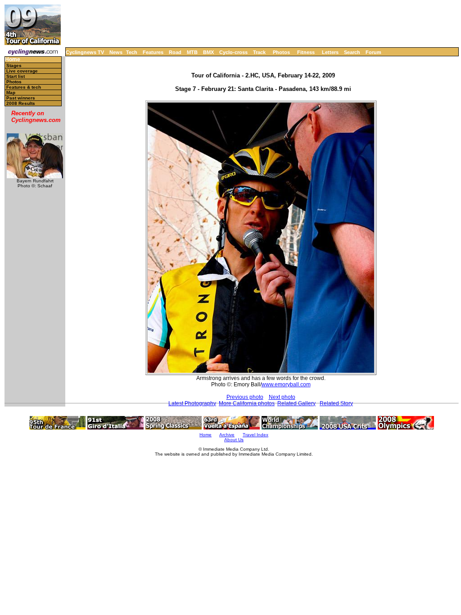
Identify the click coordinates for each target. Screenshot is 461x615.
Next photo (282, 397)
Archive (227, 434)
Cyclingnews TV (85, 52)
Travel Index (255, 434)
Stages (14, 65)
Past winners (20, 97)
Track (259, 52)
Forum (373, 52)
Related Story (336, 403)
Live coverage (22, 70)
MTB (192, 52)
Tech (131, 52)
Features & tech (23, 87)
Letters (330, 52)
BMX (208, 52)
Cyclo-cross (233, 52)
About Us (234, 439)
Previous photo (244, 397)
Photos (281, 52)
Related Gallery (296, 403)
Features (153, 52)
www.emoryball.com (286, 384)
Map (10, 92)
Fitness (306, 52)
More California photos (247, 403)
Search (352, 52)
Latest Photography (192, 403)
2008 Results (20, 103)
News (115, 52)
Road (175, 52)
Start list (15, 76)
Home (12, 60)
